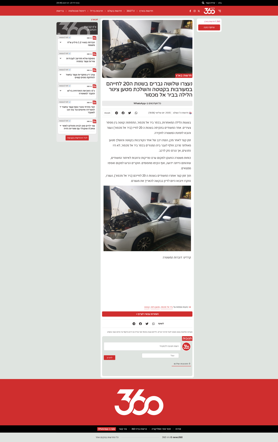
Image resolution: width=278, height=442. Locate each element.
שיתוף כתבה (209, 27)
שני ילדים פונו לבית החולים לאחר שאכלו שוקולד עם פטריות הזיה (78, 127)
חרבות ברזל (96, 10)
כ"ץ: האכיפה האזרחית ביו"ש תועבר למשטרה (81, 92)
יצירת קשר (210, 3)
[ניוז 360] (209, 11)
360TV (130, 10)
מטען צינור (155, 307)
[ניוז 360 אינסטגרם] (194, 11)
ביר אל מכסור (167, 307)
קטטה (147, 307)
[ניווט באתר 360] (219, 11)
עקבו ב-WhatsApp (106, 429)
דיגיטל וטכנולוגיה (77, 10)
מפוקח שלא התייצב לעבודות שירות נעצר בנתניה (80, 60)
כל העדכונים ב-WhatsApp (147, 103)
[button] (136, 113)
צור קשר (123, 429)
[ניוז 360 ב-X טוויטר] (199, 11)
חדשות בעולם (114, 10)
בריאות (60, 10)
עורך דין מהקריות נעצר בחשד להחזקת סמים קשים (80, 76)
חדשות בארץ (146, 10)
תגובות (107, 113)
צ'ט (220, 3)
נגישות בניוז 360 (139, 429)
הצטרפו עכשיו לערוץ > (147, 314)
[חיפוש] (203, 3)
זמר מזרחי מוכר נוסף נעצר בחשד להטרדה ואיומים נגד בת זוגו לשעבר (78, 110)
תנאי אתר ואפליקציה (161, 429)
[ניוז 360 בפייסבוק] (190, 11)
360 (218, 21)
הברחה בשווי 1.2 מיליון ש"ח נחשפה (81, 44)
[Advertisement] (125, 282)
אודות (178, 429)
